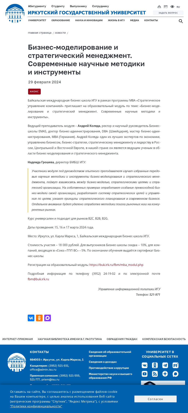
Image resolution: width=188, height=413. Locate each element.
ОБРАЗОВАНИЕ (60, 20)
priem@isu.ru (50, 379)
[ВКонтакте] (31, 318)
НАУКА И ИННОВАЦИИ (89, 20)
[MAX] (48, 318)
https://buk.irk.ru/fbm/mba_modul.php (116, 265)
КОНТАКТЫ (151, 20)
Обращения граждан (122, 339)
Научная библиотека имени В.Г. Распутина (70, 339)
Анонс (34, 91)
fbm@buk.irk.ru (38, 279)
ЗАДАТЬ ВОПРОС (168, 12)
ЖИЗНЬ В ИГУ (116, 20)
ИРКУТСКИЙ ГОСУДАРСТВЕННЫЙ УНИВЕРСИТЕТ (87, 13)
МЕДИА (134, 20)
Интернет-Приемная (17, 339)
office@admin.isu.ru (43, 369)
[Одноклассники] (40, 318)
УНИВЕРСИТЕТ (37, 20)
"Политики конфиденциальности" (36, 406)
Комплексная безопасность (164, 339)
